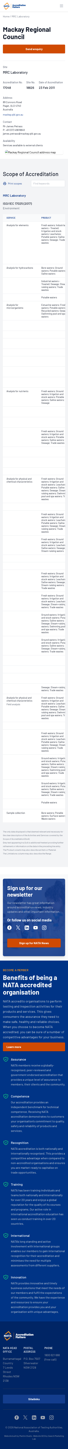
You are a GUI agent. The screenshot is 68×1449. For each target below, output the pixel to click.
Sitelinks (34, 1399)
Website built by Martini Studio (18, 1436)
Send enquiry (34, 49)
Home (6, 16)
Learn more (14, 1047)
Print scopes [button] (15, 183)
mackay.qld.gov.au (13, 114)
